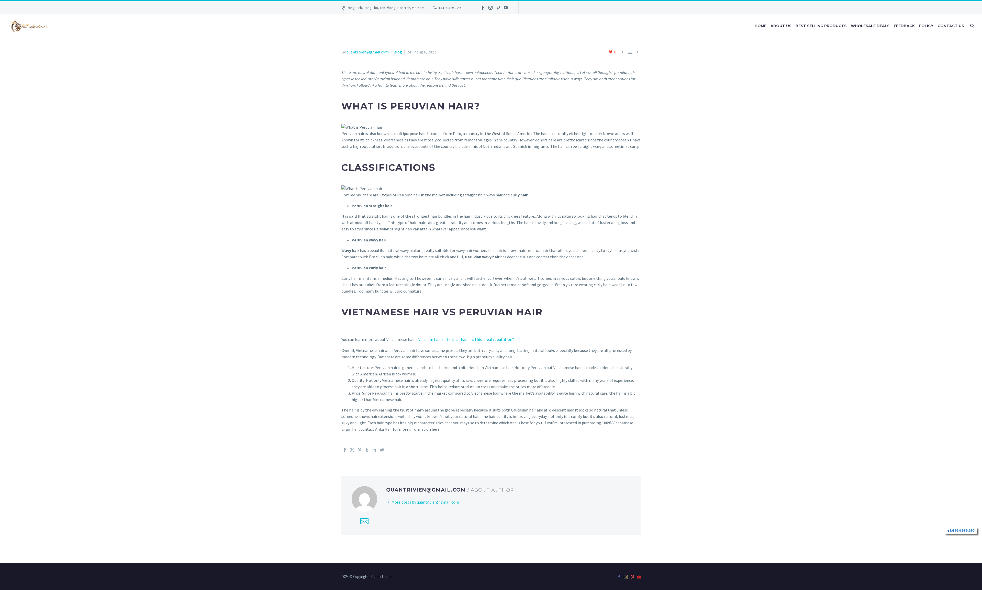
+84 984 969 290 (450, 7)
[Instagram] (490, 8)
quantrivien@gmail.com (368, 51)
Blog (398, 51)
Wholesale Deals (870, 26)
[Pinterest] (498, 8)
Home (760, 26)
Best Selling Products (821, 26)
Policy (926, 26)
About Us (781, 26)
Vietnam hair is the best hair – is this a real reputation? (466, 339)
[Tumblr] (367, 450)
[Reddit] (382, 450)
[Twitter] (352, 450)
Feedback (904, 26)
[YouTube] (506, 8)
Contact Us (951, 26)
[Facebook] (483, 8)
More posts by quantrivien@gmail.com (425, 502)
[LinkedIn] (374, 450)
